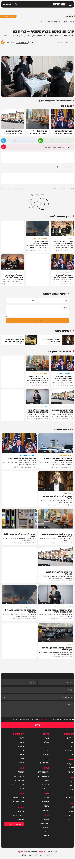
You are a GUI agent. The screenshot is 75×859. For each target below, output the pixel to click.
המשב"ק (70, 772)
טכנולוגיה (45, 802)
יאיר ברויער (22, 851)
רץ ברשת (70, 819)
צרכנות (46, 806)
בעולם (46, 742)
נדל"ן (22, 758)
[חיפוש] (16, 4)
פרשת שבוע (69, 750)
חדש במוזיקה (44, 823)
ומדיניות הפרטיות (44, 719)
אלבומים (46, 819)
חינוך (72, 781)
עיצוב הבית (70, 793)
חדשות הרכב (19, 776)
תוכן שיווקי (45, 810)
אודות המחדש (18, 815)
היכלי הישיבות (44, 788)
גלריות (65, 22)
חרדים (53, 189)
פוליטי (47, 758)
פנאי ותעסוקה (69, 797)
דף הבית (72, 22)
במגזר (46, 780)
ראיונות (46, 836)
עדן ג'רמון (42, 851)
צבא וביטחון (44, 762)
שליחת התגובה (37, 321)
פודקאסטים (69, 815)
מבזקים (21, 811)
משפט (21, 754)
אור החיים (70, 738)
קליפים (46, 831)
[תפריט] (69, 4)
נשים (72, 789)
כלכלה (21, 742)
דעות (22, 738)
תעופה (21, 788)
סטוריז (71, 811)
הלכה (72, 742)
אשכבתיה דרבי (43, 772)
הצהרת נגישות (18, 802)
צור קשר (20, 819)
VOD (72, 807)
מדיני (47, 750)
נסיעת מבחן (19, 780)
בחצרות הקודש (62, 189)
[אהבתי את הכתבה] (43, 204)
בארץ (47, 738)
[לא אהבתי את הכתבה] (31, 204)
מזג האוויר (20, 746)
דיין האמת (45, 784)
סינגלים (46, 827)
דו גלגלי (21, 772)
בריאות (46, 797)
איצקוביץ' (70, 763)
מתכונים (71, 785)
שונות (72, 754)
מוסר (72, 746)
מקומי (22, 750)
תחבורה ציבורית (18, 784)
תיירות (21, 762)
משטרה (46, 754)
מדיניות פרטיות (18, 797)
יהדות (47, 746)
